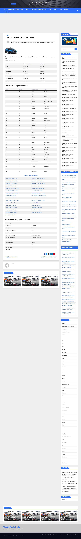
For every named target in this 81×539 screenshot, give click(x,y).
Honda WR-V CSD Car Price (11, 210)
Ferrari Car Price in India (36, 210)
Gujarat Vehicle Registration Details (69, 206)
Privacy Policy (69, 534)
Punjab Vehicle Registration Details (69, 201)
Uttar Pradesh (64, 457)
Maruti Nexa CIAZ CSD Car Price (12, 188)
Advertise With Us (48, 534)
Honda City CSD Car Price (11, 205)
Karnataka (64, 393)
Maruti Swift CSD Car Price (11, 195)
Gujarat (63, 375)
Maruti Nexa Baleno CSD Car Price (12, 193)
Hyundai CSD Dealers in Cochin (49, 282)
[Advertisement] (40, 21)
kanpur (63, 390)
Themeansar (22, 535)
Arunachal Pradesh (65, 332)
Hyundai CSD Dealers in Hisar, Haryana (11, 282)
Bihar (63, 340)
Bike (22, 9)
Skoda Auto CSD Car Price (37, 207)
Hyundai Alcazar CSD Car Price (48, 256)
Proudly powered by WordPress (8, 535)
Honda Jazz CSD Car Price (11, 202)
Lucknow (63, 401)
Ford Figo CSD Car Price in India (38, 200)
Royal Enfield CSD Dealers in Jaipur (69, 147)
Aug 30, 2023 (27, 519)
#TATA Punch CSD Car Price (40, 42)
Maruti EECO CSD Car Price (11, 183)
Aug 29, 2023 (45, 519)
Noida (63, 425)
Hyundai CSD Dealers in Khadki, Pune (30, 282)
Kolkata (63, 398)
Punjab (63, 430)
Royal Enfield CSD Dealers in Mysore (69, 97)
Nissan (63, 422)
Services (66, 9)
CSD (50, 9)
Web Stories (7, 12)
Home (43, 534)
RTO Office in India (40, 2)
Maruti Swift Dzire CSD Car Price (12, 200)
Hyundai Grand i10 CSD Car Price (38, 183)
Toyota (63, 451)
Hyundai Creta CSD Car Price (37, 190)
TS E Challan (64, 499)
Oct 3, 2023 (8, 519)
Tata (62, 445)
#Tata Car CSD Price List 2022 (17, 42)
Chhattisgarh (64, 355)
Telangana (64, 448)
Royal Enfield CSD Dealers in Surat (69, 108)
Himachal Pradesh (65, 384)
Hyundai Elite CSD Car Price (37, 185)
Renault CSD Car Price (36, 202)
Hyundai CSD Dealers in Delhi (68, 68)
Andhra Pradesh (65, 329)
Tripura (63, 454)
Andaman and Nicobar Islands (68, 326)
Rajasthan (64, 433)
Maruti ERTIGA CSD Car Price (12, 181)
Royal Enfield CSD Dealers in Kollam (69, 162)
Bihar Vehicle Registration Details (69, 175)
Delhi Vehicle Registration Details (69, 182)
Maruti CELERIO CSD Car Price (12, 190)
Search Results (75, 534)
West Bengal (64, 462)
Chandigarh (64, 352)
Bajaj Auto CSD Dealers (12, 256)
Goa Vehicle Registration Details (68, 213)
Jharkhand (64, 387)
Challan (63, 349)
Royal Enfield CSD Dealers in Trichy (69, 111)
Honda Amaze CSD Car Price (11, 212)
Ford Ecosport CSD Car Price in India (39, 195)
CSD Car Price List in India (31, 175)
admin (13, 41)
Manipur (63, 413)
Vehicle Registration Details (38, 9)
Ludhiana (64, 404)
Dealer (63, 364)
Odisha (63, 428)
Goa (62, 372)
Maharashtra (64, 410)
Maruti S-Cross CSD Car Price (12, 178)
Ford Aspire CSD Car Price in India (38, 193)
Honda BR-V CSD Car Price (11, 207)
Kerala (63, 396)
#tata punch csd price (49, 42)
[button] (77, 10)
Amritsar (63, 323)
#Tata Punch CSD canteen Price (28, 42)
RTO (27, 9)
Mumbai (63, 419)
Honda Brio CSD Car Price (11, 214)
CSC (61, 9)
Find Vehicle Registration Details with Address (59, 534)
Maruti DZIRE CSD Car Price (11, 185)
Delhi (63, 369)
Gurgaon (63, 378)
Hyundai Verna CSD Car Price (37, 181)
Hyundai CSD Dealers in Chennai (68, 94)
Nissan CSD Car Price (36, 205)
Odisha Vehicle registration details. (69, 204)
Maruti (63, 416)
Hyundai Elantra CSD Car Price (38, 188)
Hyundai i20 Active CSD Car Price (38, 178)
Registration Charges (13, 9)
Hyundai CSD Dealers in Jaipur (68, 71)
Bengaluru (64, 337)
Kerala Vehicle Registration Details (69, 216)
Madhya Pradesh (65, 407)
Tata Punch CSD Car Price (37, 212)
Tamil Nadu (64, 442)
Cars (55, 9)
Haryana (63, 381)
